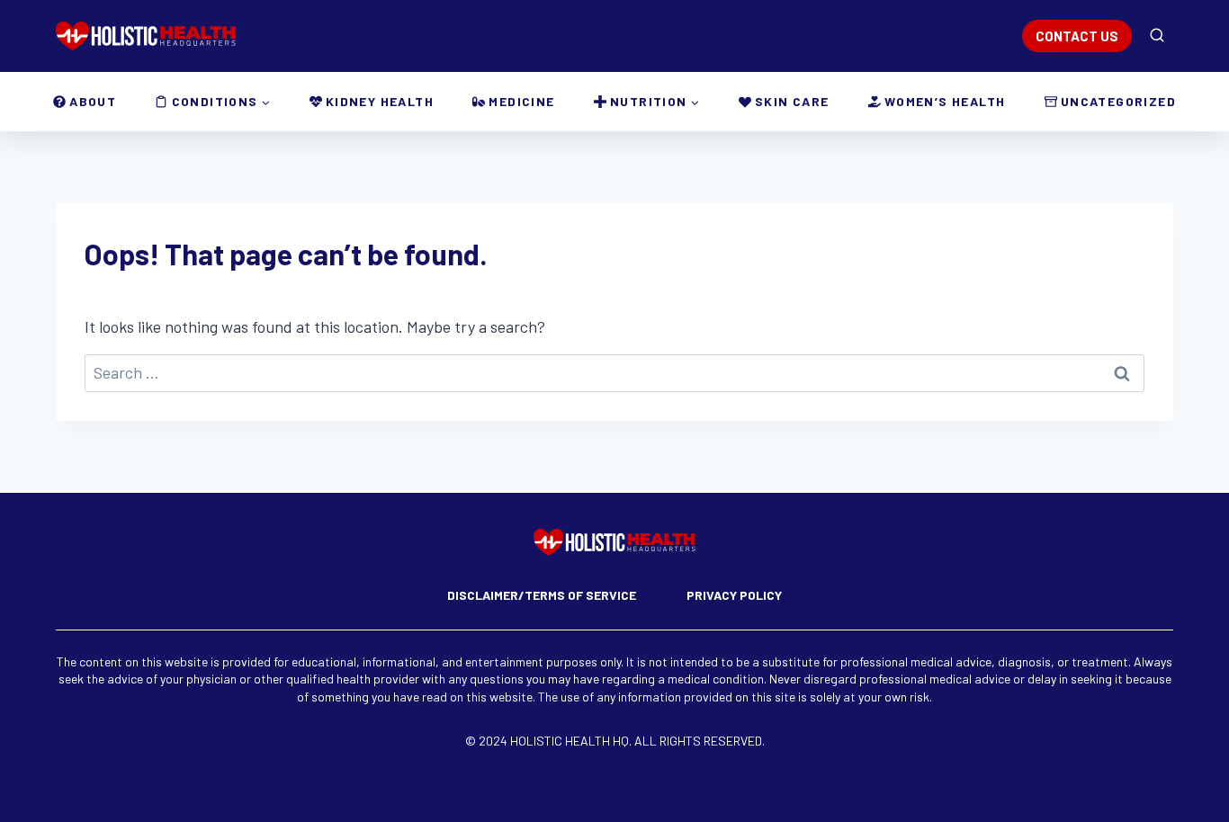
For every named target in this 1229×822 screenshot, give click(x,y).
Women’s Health (945, 101)
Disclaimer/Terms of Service (541, 595)
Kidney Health (380, 101)
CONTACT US (1077, 36)
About (92, 101)
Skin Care (792, 101)
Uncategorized (1118, 101)
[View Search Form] (1157, 36)
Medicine (521, 101)
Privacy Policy (734, 595)
